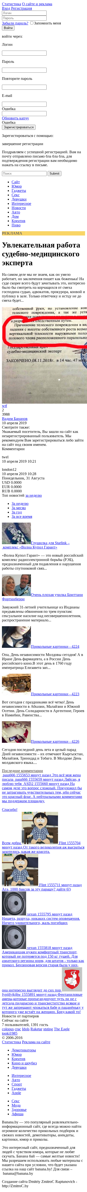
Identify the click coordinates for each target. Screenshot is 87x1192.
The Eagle (62, 1029)
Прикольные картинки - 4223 (55, 694)
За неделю (20, 504)
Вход (6, 8)
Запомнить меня (47, 23)
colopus (8, 1029)
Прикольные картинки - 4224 (55, 646)
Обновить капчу (15, 118)
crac (18, 1029)
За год (17, 512)
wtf (4, 406)
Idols (25, 1029)
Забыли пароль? (15, 23)
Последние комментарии (22, 771)
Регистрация (21, 8)
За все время (22, 516)
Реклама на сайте (36, 1042)
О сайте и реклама (37, 4)
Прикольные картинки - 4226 (55, 741)
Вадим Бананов (15, 419)
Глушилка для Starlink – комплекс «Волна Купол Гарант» (36, 545)
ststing (48, 1029)
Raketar (36, 1029)
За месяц (19, 508)
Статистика (11, 4)
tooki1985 (9, 1033)
